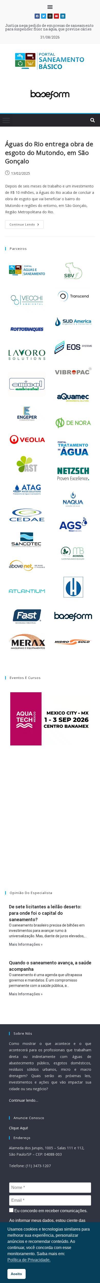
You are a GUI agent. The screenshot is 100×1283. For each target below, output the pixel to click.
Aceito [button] (16, 1274)
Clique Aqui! (18, 1127)
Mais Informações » (26, 944)
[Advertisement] (50, 825)
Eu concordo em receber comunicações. (50, 1211)
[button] (50, 7)
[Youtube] (56, 16)
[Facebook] (37, 16)
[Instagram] (50, 16)
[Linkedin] (62, 16)
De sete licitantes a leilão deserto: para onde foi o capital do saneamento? (45, 913)
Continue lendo (26, 223)
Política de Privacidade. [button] (29, 1260)
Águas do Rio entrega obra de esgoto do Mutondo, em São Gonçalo (49, 152)
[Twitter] (43, 16)
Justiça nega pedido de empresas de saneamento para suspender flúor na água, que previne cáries (49, 27)
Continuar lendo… (23, 1100)
